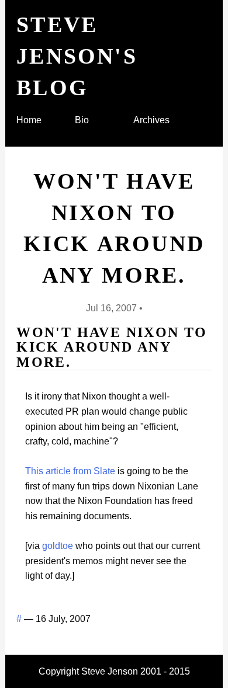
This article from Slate (70, 471)
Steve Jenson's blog (76, 56)
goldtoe (57, 546)
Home (29, 120)
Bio (82, 120)
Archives (151, 120)
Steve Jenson (109, 671)
